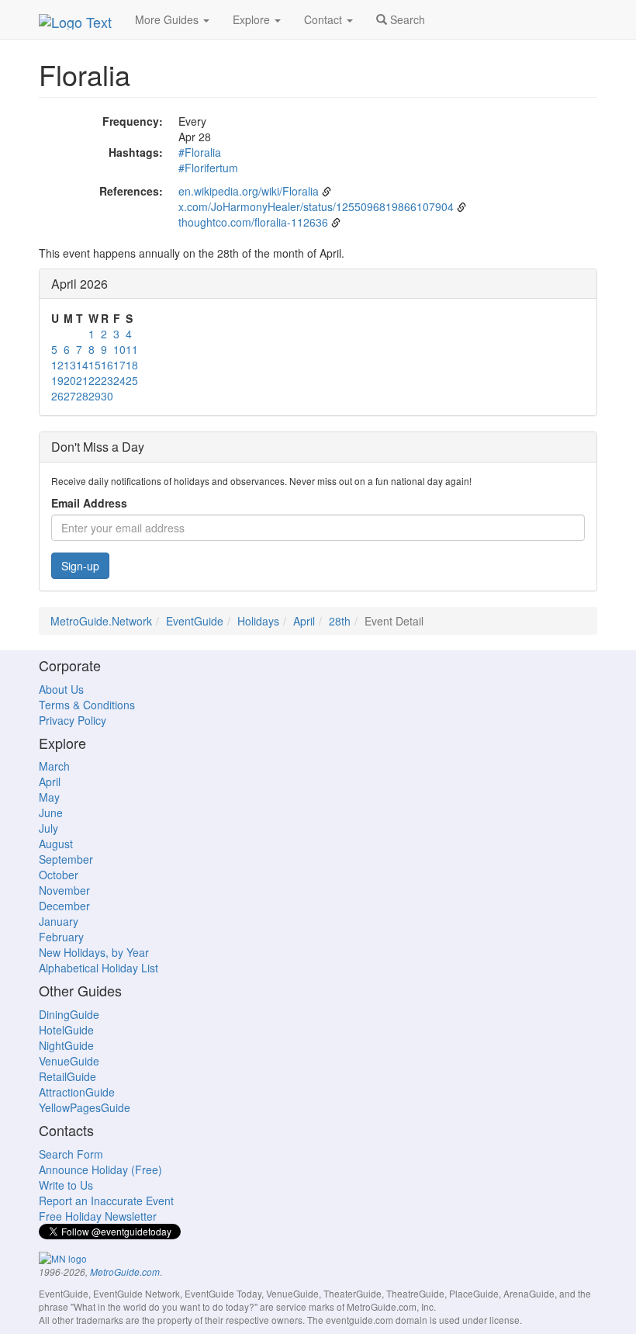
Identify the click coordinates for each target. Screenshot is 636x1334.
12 (57, 364)
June (51, 812)
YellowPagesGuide (84, 1107)
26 (57, 396)
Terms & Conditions (87, 704)
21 (82, 380)
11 (132, 349)
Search (406, 19)
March (54, 766)
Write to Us (66, 1185)
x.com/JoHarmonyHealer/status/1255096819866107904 (316, 206)
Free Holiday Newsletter (98, 1216)
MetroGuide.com (125, 1272)
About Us (61, 689)
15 (94, 364)
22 (94, 380)
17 (119, 364)
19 (57, 380)
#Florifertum (208, 167)
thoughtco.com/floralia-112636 (253, 222)
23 (107, 380)
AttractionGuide (77, 1092)
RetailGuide (67, 1076)
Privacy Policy (72, 720)
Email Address (89, 503)
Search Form (71, 1154)
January (58, 921)
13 (70, 364)
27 (70, 396)
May (49, 797)
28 (82, 396)
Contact (324, 19)
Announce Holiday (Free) (100, 1169)
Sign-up (80, 565)
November (64, 890)
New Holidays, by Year (94, 952)
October (58, 874)
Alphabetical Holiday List (98, 967)
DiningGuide (69, 1014)
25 (132, 380)
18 (132, 364)
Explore (253, 19)
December (64, 905)
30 (107, 396)
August (56, 843)
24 (119, 380)
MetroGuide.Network (101, 621)
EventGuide (194, 621)
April (304, 621)
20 (70, 380)
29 (94, 396)
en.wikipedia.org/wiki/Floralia (248, 191)
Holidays (258, 621)
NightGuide (66, 1045)
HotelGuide (66, 1030)
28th (340, 621)
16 (107, 364)
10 (119, 349)
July (48, 828)
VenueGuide (69, 1061)
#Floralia (199, 152)
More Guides (168, 19)
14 (82, 364)
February (61, 936)
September (66, 859)
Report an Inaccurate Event (106, 1200)
